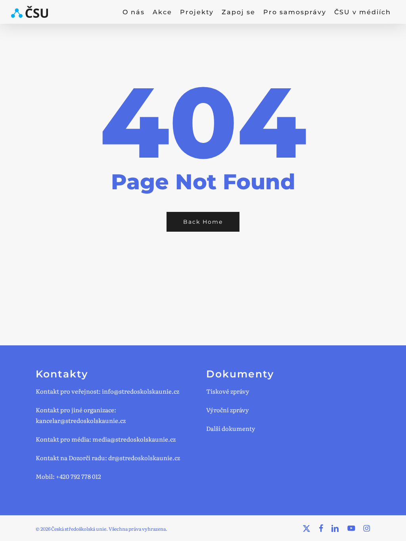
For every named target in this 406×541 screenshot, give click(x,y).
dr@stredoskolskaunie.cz (144, 457)
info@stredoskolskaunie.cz (140, 391)
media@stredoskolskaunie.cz (134, 439)
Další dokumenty (230, 428)
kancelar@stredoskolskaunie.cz (81, 420)
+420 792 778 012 (78, 476)
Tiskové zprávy (227, 391)
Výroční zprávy (227, 409)
